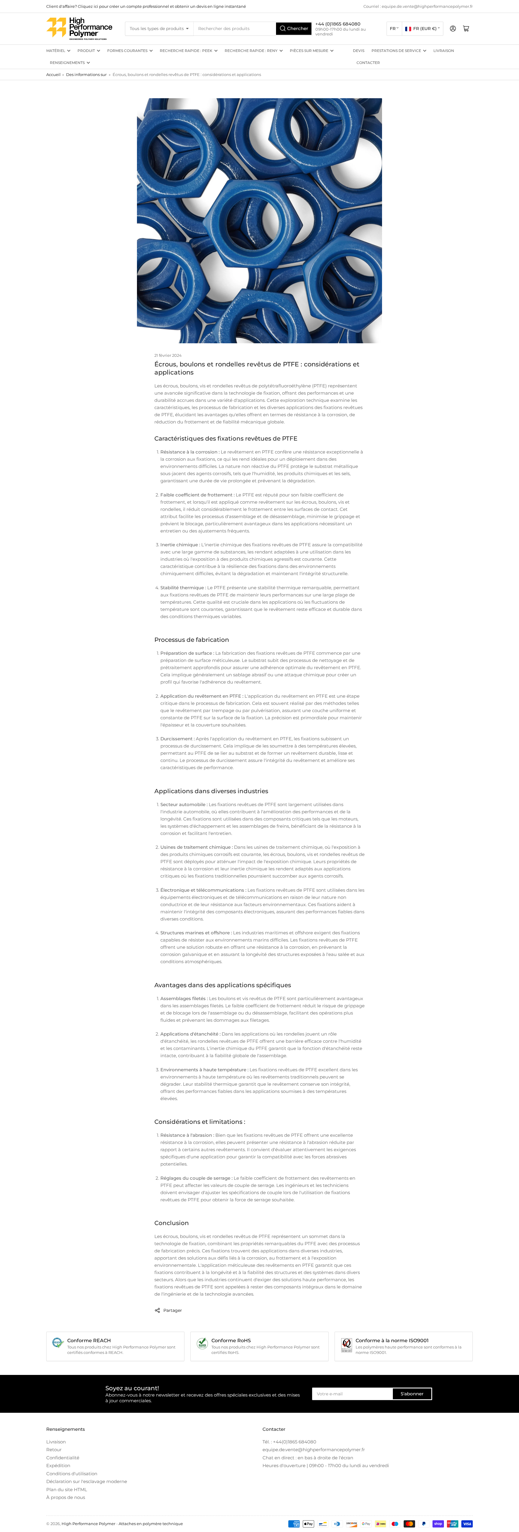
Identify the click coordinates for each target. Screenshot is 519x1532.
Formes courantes (127, 50)
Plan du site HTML (66, 1489)
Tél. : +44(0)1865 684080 (289, 1442)
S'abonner (412, 1394)
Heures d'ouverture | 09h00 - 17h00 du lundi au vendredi (326, 1465)
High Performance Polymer (88, 1523)
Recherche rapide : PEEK (186, 50)
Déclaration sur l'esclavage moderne (86, 1481)
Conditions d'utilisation (71, 1473)
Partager (172, 1310)
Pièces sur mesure (309, 50)
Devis (358, 50)
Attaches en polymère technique (151, 1523)
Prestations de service (396, 50)
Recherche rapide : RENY (251, 50)
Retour (54, 1449)
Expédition (58, 1465)
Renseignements (67, 62)
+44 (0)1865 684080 (337, 24)
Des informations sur (86, 74)
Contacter (368, 62)
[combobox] (253, 29)
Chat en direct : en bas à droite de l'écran (308, 1458)
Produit (86, 50)
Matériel (55, 50)
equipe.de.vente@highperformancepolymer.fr (314, 1449)
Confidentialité (62, 1458)
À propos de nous (65, 1497)
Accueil (53, 74)
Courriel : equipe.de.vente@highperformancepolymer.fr (418, 6)
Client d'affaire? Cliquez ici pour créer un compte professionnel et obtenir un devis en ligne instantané (146, 6)
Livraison (443, 50)
